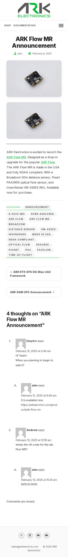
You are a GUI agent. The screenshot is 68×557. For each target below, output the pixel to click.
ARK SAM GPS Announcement (32, 292)
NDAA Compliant (21, 239)
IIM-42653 (48, 229)
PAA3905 (42, 244)
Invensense (17, 234)
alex (19, 53)
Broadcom (17, 224)
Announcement (37, 207)
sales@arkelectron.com (24, 546)
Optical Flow (19, 244)
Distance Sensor (22, 229)
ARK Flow (48, 162)
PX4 (28, 250)
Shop (7, 25)
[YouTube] (46, 535)
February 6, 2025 (41, 53)
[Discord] (38, 535)
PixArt (14, 250)
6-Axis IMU (17, 214)
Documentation (24, 25)
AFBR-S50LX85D (42, 214)
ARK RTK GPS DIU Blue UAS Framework (30, 273)
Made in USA (41, 234)
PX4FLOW (44, 250)
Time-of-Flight (20, 255)
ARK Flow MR (16, 157)
